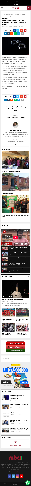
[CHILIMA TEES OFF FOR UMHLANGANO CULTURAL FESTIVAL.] (22, 312)
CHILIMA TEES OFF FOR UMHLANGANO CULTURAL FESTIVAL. (22, 319)
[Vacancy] (5, 414)
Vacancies (9, 1)
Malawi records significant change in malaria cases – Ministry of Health (19, 429)
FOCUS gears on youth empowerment (11, 171)
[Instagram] (17, 476)
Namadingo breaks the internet (13, 299)
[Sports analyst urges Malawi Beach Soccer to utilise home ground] (8, 312)
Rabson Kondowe (7, 26)
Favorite (19, 445)
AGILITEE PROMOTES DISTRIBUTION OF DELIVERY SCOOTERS (7, 334)
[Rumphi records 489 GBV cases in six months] (5, 406)
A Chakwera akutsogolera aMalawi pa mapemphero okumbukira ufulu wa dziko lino (15, 109)
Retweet (15, 445)
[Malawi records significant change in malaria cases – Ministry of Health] (5, 430)
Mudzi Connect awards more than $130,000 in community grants (18, 421)
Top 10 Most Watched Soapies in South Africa (21, 334)
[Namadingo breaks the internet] (15, 289)
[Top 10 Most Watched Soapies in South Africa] (22, 327)
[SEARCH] (27, 358)
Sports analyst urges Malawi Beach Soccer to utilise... (8, 319)
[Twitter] (13, 476)
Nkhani (7, 18)
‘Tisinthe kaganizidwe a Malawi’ (15, 118)
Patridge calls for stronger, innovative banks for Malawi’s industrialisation (17, 397)
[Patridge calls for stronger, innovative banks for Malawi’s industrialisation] (5, 397)
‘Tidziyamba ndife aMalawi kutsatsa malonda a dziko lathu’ (15, 215)
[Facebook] (9, 476)
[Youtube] (21, 476)
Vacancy (12, 412)
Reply (11, 445)
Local (4, 18)
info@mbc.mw (18, 471)
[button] (27, 482)
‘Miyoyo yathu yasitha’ (7, 193)
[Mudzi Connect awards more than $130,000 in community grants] (5, 422)
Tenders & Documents (17, 1)
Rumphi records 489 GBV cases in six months (19, 405)
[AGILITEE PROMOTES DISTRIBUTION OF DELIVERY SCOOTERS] (8, 327)
